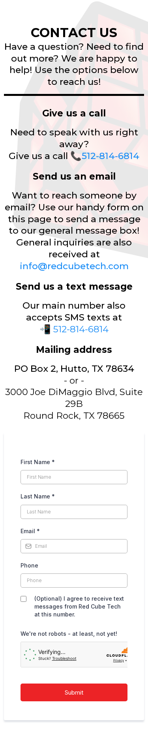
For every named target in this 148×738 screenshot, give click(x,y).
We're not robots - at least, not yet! (69, 633)
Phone (29, 565)
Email (30, 531)
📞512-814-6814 (104, 155)
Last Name (38, 496)
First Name (38, 462)
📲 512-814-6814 (74, 329)
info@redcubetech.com (74, 266)
